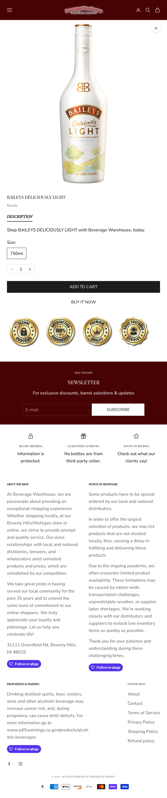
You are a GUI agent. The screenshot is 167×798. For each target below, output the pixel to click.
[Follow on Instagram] (20, 764)
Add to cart (83, 287)
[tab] (19, 217)
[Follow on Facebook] (9, 764)
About (134, 694)
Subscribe (118, 409)
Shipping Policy (143, 731)
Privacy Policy (141, 722)
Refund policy (141, 741)
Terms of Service (144, 713)
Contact (135, 703)
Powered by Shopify (102, 776)
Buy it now (83, 302)
